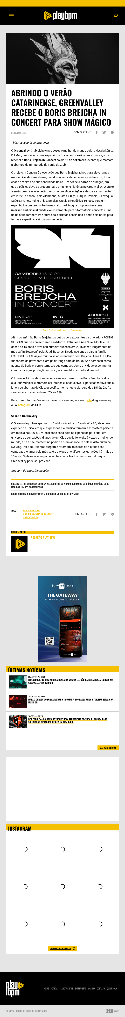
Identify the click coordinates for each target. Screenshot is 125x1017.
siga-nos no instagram (60, 948)
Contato (101, 988)
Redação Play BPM (43, 537)
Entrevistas (80, 988)
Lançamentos (67, 988)
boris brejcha (31, 510)
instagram (24, 405)
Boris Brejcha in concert (38, 514)
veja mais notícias (108, 747)
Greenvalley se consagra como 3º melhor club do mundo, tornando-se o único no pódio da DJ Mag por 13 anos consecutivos (60, 485)
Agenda (91, 988)
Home (46, 988)
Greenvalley (30, 517)
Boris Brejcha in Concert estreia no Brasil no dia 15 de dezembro (45, 494)
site (89, 400)
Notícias (55, 988)
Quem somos (113, 988)
